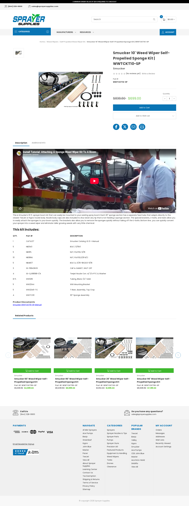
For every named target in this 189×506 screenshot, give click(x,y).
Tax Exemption (89, 476)
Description (21, 142)
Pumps (110, 440)
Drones (110, 463)
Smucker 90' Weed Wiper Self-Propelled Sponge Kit (153, 380)
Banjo (85, 436)
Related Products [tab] (24, 315)
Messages (160, 433)
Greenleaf (87, 440)
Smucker (135, 446)
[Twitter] (125, 127)
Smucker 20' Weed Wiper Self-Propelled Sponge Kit (112, 380)
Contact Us (88, 472)
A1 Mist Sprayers (90, 430)
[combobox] (124, 19)
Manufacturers (65, 32)
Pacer (85, 453)
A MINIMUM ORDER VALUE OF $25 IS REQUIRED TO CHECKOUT (94, 1)
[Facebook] (116, 127)
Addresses (160, 436)
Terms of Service (90, 482)
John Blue (87, 446)
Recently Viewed (163, 443)
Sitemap (86, 489)
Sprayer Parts (113, 436)
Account (169, 32)
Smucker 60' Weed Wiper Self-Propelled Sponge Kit (31, 380)
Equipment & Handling (117, 453)
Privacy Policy (89, 486)
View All (86, 460)
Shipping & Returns (91, 479)
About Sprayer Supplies (89, 464)
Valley (134, 440)
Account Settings (163, 446)
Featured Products (115, 450)
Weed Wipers (113, 456)
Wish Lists (160, 440)
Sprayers (111, 430)
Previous (8, 355)
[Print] (142, 127)
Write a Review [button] (148, 73)
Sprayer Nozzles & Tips (117, 433)
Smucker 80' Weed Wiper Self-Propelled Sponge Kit (72, 380)
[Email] (133, 127)
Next (178, 355)
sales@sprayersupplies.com (44, 6)
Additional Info (39, 142)
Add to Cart (33, 371)
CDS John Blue (137, 453)
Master (86, 450)
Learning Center (90, 469)
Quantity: (166, 93)
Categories (24, 31)
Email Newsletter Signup (23, 444)
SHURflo (134, 463)
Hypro (85, 443)
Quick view (47, 325)
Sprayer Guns (113, 443)
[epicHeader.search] (154, 19)
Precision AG (112, 446)
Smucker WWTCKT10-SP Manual (27, 304)
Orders (159, 430)
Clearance (111, 466)
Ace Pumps (88, 433)
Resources (85, 32)
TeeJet (86, 456)
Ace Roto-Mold (138, 460)
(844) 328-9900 (15, 6)
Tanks (109, 460)
